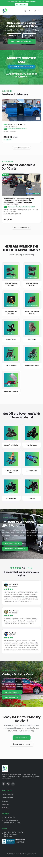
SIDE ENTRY (29, 35)
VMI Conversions (11, 692)
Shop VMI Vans (10, 697)
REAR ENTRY (14, 35)
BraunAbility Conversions (14, 548)
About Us (5, 801)
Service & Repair (7, 798)
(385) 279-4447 (9, 817)
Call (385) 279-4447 (22, 744)
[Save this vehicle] (38, 118)
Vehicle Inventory (7, 794)
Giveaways (5, 804)
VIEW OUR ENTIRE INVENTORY (21, 41)
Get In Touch (20, 738)
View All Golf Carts (20, 228)
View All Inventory (20, 148)
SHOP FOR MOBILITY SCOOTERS (21, 66)
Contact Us (5, 808)
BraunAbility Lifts (11, 543)
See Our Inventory (21, 4)
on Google (29, 568)
